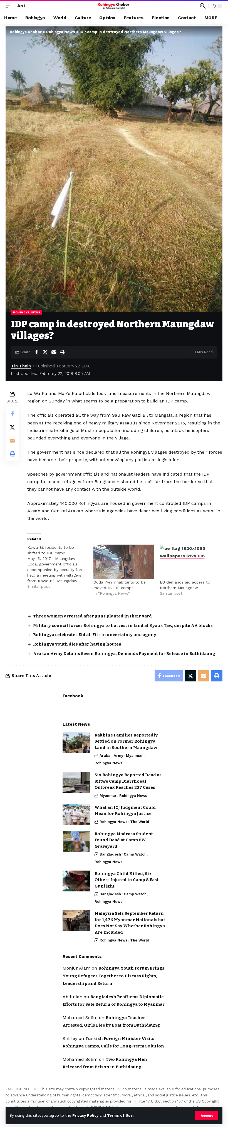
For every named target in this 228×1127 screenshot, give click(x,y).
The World (139, 822)
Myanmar (134, 755)
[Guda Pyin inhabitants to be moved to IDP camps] (123, 562)
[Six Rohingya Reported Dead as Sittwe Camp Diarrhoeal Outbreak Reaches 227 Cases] (76, 782)
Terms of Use (120, 1115)
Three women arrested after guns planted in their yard (92, 616)
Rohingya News (26, 312)
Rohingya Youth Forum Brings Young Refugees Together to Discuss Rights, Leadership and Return (113, 976)
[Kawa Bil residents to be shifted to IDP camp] (60, 567)
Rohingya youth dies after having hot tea (77, 644)
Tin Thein (21, 366)
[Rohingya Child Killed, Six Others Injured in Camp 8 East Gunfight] (76, 881)
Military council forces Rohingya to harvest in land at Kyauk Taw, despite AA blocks (123, 625)
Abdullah (72, 996)
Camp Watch (135, 854)
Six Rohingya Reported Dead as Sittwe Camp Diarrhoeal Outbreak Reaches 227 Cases (128, 781)
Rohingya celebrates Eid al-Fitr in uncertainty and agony (94, 634)
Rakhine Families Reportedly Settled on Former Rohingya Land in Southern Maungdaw (126, 741)
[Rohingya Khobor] (114, 6)
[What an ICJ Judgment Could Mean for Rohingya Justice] (76, 814)
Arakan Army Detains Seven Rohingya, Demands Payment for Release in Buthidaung (124, 653)
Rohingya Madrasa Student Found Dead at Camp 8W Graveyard (124, 840)
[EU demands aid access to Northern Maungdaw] (190, 562)
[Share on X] (45, 352)
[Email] (54, 352)
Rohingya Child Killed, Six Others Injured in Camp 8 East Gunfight (126, 880)
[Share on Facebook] (36, 352)
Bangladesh (110, 854)
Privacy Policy (85, 1115)
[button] (206, 1115)
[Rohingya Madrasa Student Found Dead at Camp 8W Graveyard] (76, 841)
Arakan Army (111, 755)
